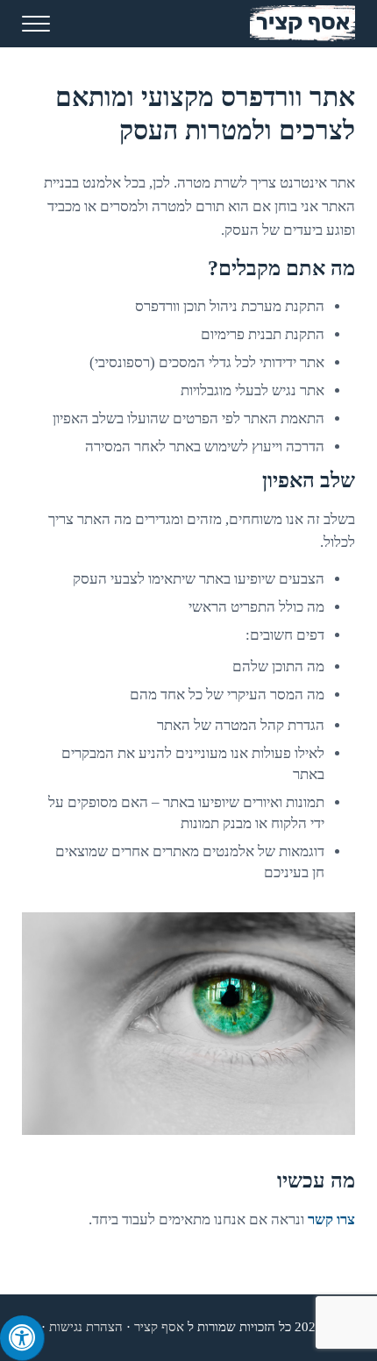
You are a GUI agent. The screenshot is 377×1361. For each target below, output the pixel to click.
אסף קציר (159, 1327)
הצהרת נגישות (86, 1327)
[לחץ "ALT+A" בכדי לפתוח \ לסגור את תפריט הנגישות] (22, 1338)
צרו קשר (331, 1219)
